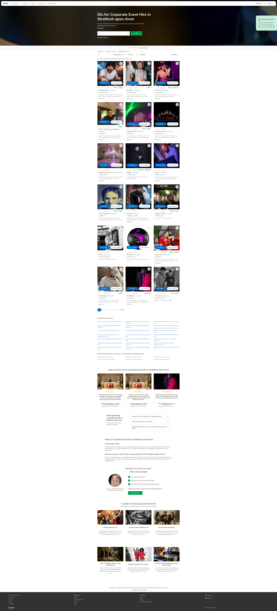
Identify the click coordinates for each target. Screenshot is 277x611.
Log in (269, 3)
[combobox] (104, 54)
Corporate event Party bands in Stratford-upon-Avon (109, 348)
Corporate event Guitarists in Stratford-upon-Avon (166, 325)
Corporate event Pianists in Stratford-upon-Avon (166, 328)
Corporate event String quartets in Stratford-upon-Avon (166, 348)
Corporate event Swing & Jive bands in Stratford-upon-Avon (138, 344)
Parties (33, 3)
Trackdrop (207, 607)
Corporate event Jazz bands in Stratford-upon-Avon (165, 331)
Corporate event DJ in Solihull (133, 357)
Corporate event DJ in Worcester (134, 359)
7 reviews (163, 170)
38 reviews (107, 293)
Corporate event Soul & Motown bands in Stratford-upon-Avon (164, 344)
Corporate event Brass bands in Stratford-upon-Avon (138, 339)
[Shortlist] (265, 3)
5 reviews (135, 129)
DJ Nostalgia (110, 403)
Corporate (41, 3)
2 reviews (107, 211)
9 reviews (107, 127)
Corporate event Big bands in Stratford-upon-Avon (110, 339)
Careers (142, 600)
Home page (100, 51)
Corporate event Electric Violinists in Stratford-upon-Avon (137, 322)
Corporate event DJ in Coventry (161, 357)
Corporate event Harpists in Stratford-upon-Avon (110, 321)
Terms (10, 600)
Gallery (76, 602)
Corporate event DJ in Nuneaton (162, 359)
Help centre (11, 598)
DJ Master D (166, 403)
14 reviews (135, 88)
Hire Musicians (15, 3)
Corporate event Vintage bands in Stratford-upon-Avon (110, 344)
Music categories (78, 600)
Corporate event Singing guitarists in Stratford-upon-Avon (137, 326)
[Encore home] (5, 3)
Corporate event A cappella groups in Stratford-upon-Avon (138, 348)
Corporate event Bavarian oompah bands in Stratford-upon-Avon (108, 335)
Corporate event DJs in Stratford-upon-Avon (108, 330)
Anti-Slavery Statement (145, 602)
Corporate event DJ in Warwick (105, 357)
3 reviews (135, 170)
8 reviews (163, 88)
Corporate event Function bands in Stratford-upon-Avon (167, 335)
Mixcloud (214, 607)
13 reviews (163, 252)
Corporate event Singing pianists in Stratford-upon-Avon (109, 326)
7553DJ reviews (143, 48)
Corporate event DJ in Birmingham (106, 359)
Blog (75, 604)
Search (259, 3)
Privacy (10, 602)
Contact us (11, 604)
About (141, 598)
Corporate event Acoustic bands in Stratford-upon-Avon (165, 339)
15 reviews (163, 129)
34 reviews (107, 170)
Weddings (25, 3)
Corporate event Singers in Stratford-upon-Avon (138, 330)
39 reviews (107, 88)
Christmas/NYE (51, 3)
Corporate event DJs (110, 51)
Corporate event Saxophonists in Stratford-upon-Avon (166, 322)
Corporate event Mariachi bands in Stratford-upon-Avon (138, 335)
